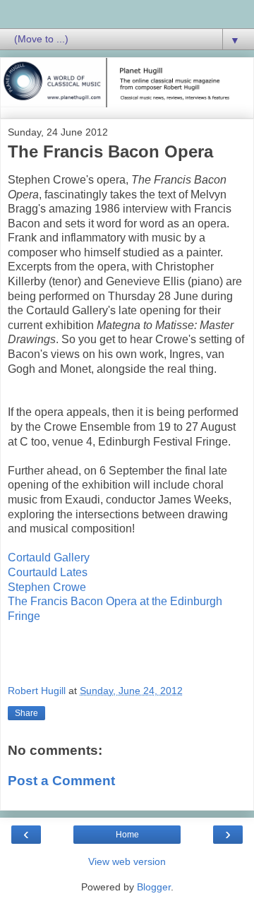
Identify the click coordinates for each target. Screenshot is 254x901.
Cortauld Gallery (49, 557)
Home (127, 835)
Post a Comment (61, 780)
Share (26, 713)
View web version (127, 861)
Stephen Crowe (47, 587)
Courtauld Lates (47, 572)
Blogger (154, 887)
